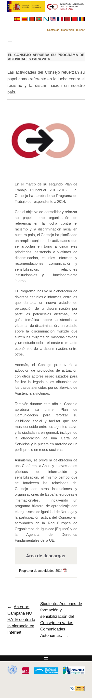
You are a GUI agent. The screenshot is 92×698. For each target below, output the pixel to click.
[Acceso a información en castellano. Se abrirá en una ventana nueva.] (17, 20)
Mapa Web (67, 29)
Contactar (53, 29)
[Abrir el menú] (10, 41)
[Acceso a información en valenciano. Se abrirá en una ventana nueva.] (32, 20)
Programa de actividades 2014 (40, 570)
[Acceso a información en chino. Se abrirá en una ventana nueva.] (75, 20)
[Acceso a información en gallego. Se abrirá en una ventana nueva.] (46, 20)
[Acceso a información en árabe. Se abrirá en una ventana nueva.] (67, 20)
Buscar (80, 29)
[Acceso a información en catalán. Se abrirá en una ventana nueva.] (25, 20)
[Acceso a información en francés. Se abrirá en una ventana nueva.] (60, 20)
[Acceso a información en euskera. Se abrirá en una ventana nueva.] (39, 20)
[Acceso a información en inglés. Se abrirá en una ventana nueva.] (53, 20)
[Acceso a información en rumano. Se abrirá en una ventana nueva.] (82, 20)
